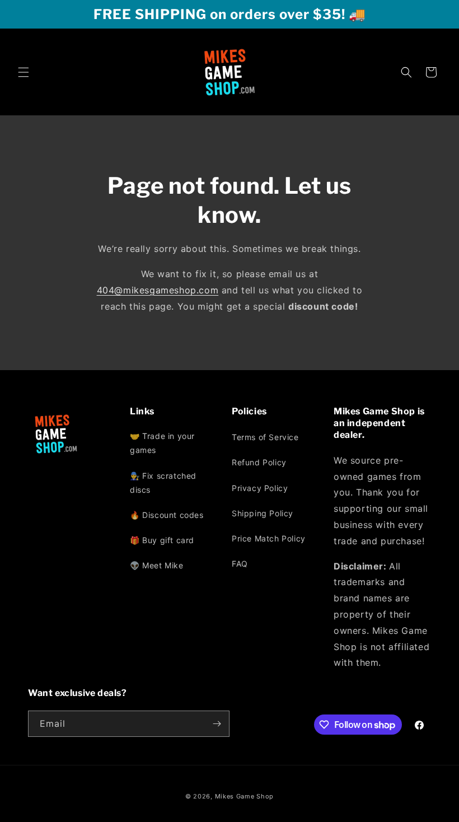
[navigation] (178, 503)
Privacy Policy (260, 488)
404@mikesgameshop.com (158, 290)
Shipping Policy (262, 513)
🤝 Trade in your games (162, 443)
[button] (23, 72)
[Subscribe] (216, 724)
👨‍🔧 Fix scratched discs (163, 482)
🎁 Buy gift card (162, 540)
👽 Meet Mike (157, 565)
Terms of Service (265, 437)
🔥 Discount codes (167, 515)
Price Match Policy (269, 538)
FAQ (240, 563)
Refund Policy (259, 462)
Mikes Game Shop (244, 796)
